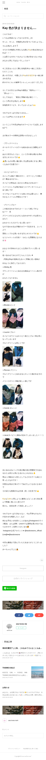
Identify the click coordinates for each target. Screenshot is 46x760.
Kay (29, 49)
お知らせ (5, 687)
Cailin (9, 498)
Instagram (23, 568)
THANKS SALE (8, 667)
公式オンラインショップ (23, 578)
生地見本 (31, 75)
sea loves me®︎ (13, 720)
